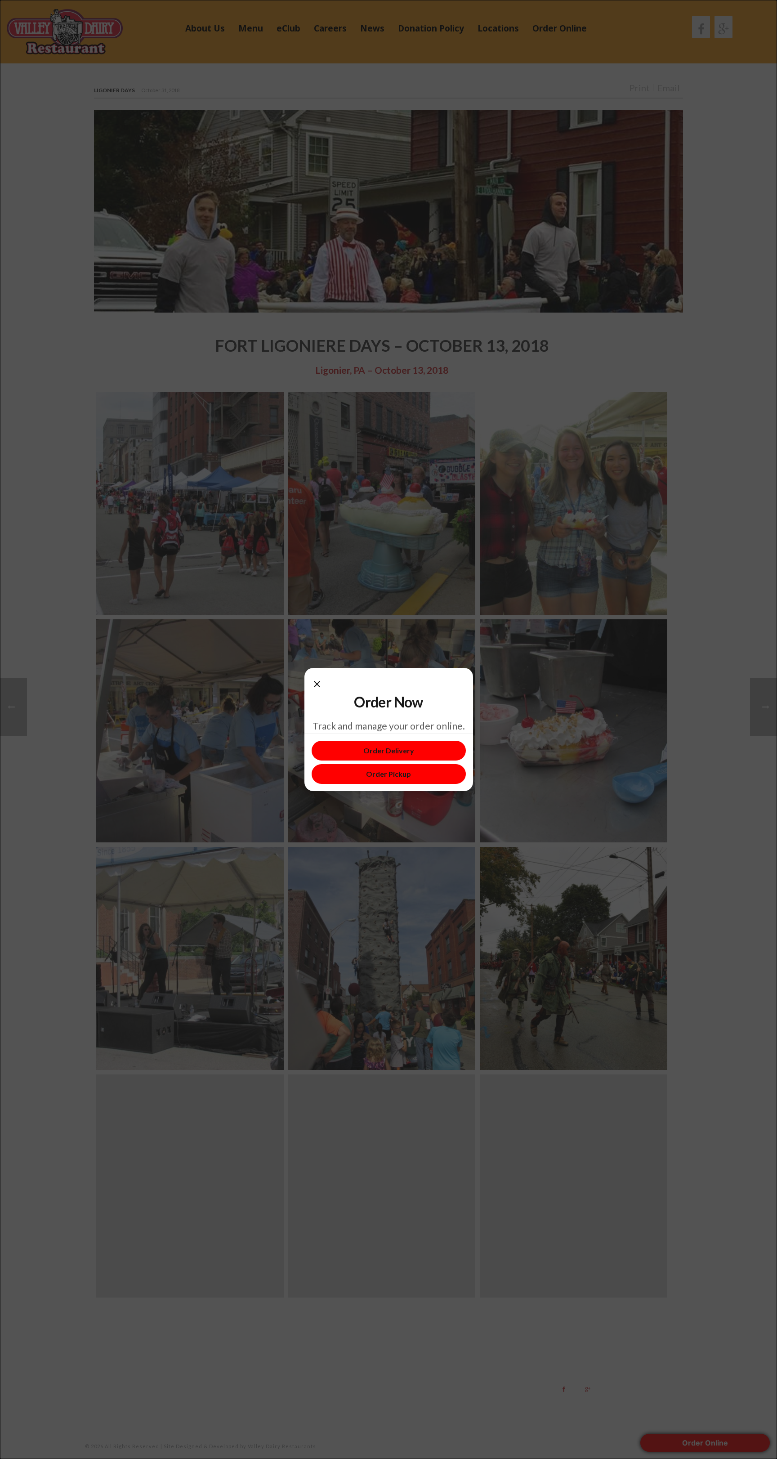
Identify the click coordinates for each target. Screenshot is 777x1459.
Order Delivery (388, 750)
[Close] (317, 684)
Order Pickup (388, 774)
